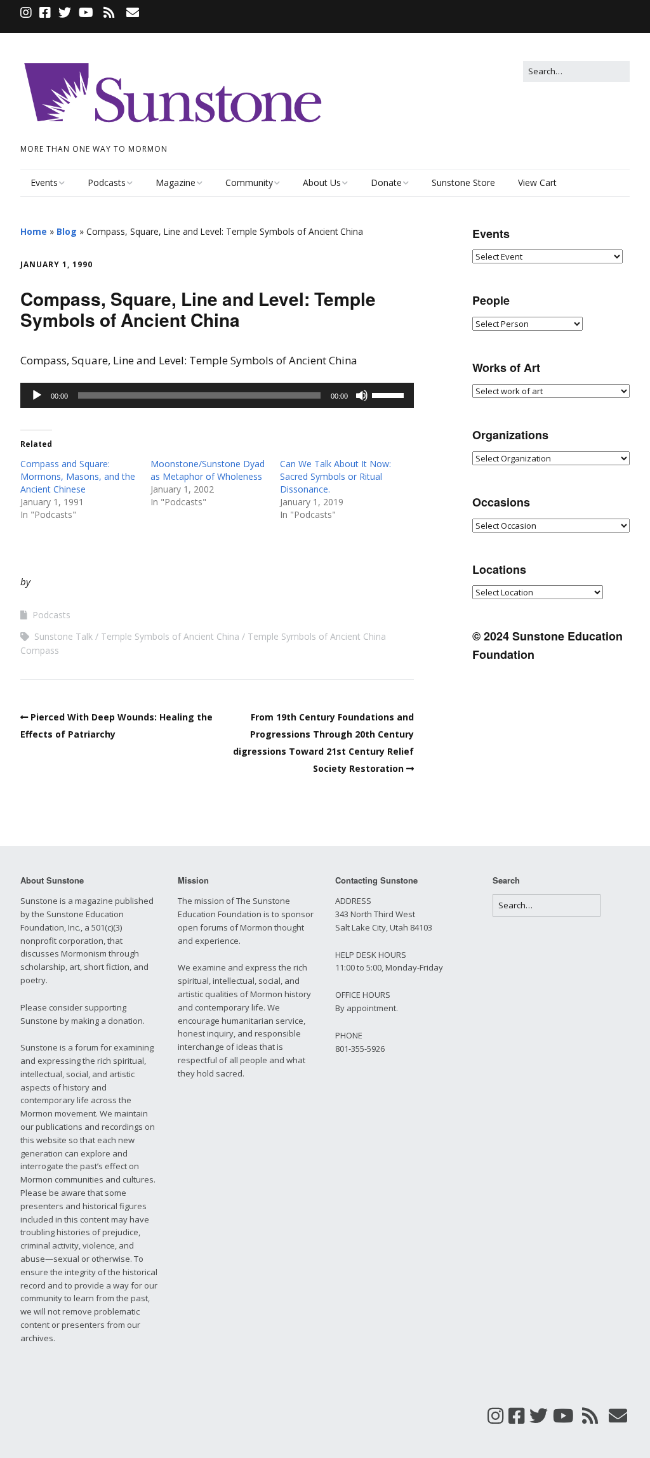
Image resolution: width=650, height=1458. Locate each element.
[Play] (36, 395)
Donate (386, 182)
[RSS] (108, 12)
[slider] (390, 394)
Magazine (176, 182)
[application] (217, 395)
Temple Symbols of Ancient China (170, 636)
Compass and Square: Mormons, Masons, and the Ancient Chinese (77, 476)
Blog (66, 231)
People (491, 300)
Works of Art (506, 367)
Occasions (501, 502)
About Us (322, 182)
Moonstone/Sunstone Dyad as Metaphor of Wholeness (207, 470)
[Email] (132, 12)
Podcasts (107, 182)
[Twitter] (65, 12)
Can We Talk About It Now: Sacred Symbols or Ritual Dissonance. (335, 476)
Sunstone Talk (63, 636)
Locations (499, 569)
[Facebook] (45, 12)
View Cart (537, 182)
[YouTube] (86, 12)
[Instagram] (27, 12)
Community (249, 182)
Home (33, 231)
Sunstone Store (463, 182)
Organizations (510, 435)
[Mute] (361, 395)
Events (44, 182)
